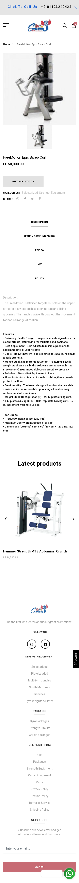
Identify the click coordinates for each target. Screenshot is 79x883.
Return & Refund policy (39, 236)
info (40, 264)
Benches (39, 694)
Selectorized (39, 666)
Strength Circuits (39, 728)
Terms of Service (39, 802)
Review (39, 250)
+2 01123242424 (56, 7)
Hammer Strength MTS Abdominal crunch (35, 551)
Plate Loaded (39, 673)
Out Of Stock (23, 181)
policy (39, 278)
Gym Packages (39, 721)
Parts (39, 782)
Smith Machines (39, 687)
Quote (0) (76, 659)
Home (7, 44)
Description (39, 222)
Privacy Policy (39, 789)
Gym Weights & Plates (39, 701)
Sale (39, 754)
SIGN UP (39, 866)
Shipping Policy (39, 809)
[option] (39, 89)
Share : (8, 199)
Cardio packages (39, 734)
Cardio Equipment (39, 775)
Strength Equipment (52, 192)
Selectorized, (30, 192)
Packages (39, 761)
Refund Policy (39, 796)
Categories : (11, 192)
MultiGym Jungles (39, 680)
